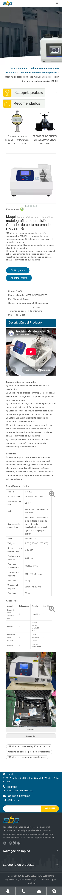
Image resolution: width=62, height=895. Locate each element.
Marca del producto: (17, 295)
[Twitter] (10, 843)
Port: (10, 299)
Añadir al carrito (19, 278)
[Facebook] (19, 843)
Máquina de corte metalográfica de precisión (29, 746)
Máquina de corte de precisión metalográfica (29, 752)
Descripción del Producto (25, 322)
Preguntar (19, 270)
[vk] (14, 843)
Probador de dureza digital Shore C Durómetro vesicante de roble (17, 140)
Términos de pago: (17, 311)
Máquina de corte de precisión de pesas (27, 757)
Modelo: (12, 291)
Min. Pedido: (14, 315)
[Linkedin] (5, 843)
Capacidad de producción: (20, 303)
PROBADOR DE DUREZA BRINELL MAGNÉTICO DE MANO (45, 140)
